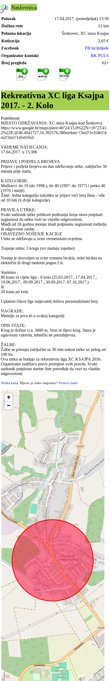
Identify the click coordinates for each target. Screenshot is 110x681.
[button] (9, 397)
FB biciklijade (97, 48)
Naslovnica (24, 7)
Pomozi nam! (68, 383)
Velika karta (9, 383)
